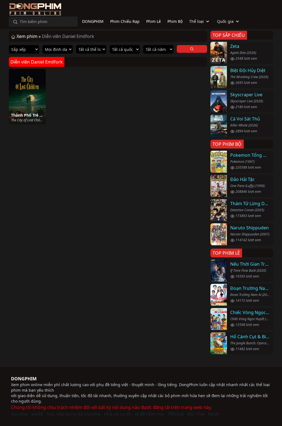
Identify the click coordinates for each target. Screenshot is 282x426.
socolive (19, 414)
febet (213, 414)
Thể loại (196, 21)
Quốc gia (225, 21)
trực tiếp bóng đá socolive (74, 414)
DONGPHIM (24, 379)
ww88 (37, 414)
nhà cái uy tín (118, 414)
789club (176, 414)
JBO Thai (196, 414)
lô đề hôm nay (149, 414)
